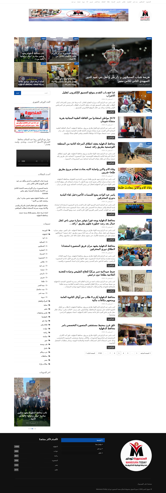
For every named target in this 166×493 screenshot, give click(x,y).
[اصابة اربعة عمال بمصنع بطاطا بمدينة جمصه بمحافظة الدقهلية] (30, 75)
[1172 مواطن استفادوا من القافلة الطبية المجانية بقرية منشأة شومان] (135, 127)
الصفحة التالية (91, 353)
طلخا (108, 1)
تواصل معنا (98, 444)
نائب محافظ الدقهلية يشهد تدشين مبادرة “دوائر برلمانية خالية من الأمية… (32, 415)
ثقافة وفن (44, 325)
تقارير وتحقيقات (113, 25)
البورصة (44, 230)
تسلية (45, 305)
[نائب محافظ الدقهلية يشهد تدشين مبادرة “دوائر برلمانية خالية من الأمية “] (30, 49)
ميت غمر (135, 1)
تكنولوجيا (49, 25)
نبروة (83, 1)
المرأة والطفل (42, 301)
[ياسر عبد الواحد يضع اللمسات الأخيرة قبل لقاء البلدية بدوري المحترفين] (135, 204)
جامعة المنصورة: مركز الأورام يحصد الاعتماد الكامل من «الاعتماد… (63, 56)
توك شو (44, 321)
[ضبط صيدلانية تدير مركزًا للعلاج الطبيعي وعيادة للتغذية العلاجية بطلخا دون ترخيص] (135, 281)
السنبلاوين (141, 1)
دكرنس (118, 1)
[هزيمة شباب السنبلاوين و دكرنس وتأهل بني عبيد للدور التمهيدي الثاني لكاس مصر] (115, 62)
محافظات (90, 25)
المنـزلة (113, 1)
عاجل (137, 25)
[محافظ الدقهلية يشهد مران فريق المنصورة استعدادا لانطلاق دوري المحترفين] (135, 255)
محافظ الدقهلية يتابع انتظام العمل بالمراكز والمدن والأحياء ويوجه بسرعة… (63, 81)
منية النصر (97, 1)
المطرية (129, 1)
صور (45, 340)
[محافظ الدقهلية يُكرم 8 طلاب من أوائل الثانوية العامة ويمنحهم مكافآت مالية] (135, 306)
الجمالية (103, 1)
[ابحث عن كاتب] (114, 99)
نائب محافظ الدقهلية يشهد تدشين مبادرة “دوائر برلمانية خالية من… (32, 56)
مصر (58, 25)
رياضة (80, 25)
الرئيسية (147, 25)
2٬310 (100, 353)
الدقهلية (128, 25)
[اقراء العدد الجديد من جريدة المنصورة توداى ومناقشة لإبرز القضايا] (32, 120)
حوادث (100, 25)
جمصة (79, 1)
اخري (30, 25)
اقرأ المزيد (111, 112)
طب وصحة (43, 344)
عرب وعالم (69, 25)
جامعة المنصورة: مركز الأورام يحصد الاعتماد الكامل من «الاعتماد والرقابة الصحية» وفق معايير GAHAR (31, 191)
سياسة (38, 25)
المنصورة (148, 1)
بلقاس (123, 1)
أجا (87, 1)
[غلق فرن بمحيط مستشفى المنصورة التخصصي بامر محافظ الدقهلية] (135, 334)
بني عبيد (73, 1)
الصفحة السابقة (145, 353)
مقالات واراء (43, 364)
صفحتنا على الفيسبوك (145, 484)
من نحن (99, 449)
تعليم (45, 309)
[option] (32, 402)
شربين (91, 1)
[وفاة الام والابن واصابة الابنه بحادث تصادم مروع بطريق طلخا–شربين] (135, 178)
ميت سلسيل (40, 289)
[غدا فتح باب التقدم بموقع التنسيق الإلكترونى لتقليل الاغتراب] (135, 102)
